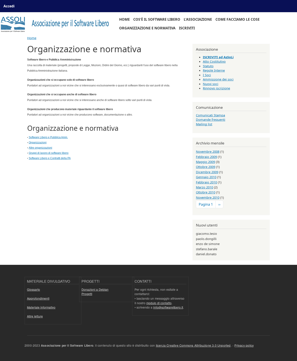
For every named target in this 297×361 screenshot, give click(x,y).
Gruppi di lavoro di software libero (48, 152)
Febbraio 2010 (206, 182)
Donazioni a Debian (95, 289)
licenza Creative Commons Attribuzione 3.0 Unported (193, 345)
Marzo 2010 (204, 187)
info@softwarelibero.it (168, 307)
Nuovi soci (210, 84)
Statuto (208, 66)
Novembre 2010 (207, 197)
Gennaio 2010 (206, 177)
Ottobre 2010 (205, 192)
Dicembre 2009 (207, 172)
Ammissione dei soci (218, 79)
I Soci (207, 75)
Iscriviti (187, 28)
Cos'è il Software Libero (156, 19)
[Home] (57, 24)
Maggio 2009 (205, 162)
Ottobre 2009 (205, 167)
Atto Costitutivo (214, 61)
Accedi (9, 6)
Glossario (33, 289)
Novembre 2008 (207, 151)
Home (124, 19)
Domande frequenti (210, 119)
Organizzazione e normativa (147, 28)
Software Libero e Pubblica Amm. (48, 137)
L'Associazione (198, 19)
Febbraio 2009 (206, 156)
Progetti (87, 294)
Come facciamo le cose (237, 19)
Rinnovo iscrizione (216, 88)
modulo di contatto (159, 303)
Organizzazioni (38, 142)
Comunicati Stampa (210, 115)
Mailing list (204, 124)
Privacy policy (244, 345)
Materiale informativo (41, 307)
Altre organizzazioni (40, 147)
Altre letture (35, 316)
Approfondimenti (38, 298)
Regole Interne (214, 70)
